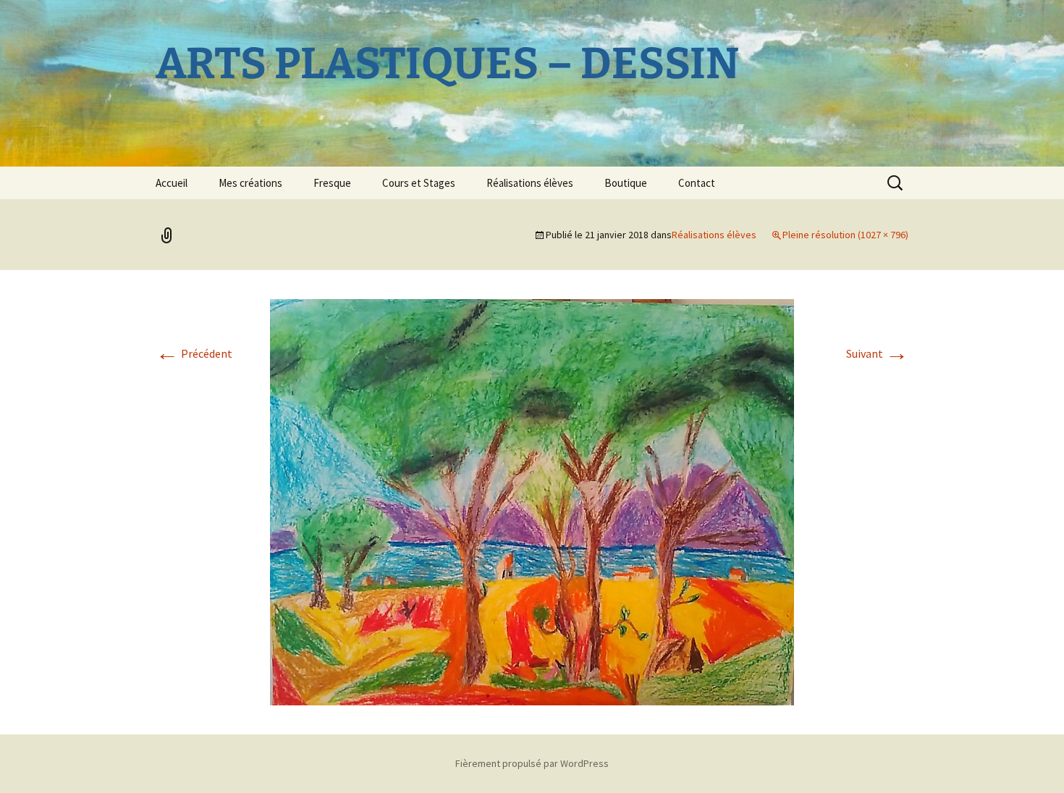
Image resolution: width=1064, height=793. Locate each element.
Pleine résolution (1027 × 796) (845, 234)
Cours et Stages (418, 183)
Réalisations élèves (529, 183)
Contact (696, 183)
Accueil (171, 183)
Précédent (194, 353)
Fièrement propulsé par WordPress (532, 763)
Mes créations (250, 183)
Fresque (332, 183)
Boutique (625, 183)
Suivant (877, 353)
